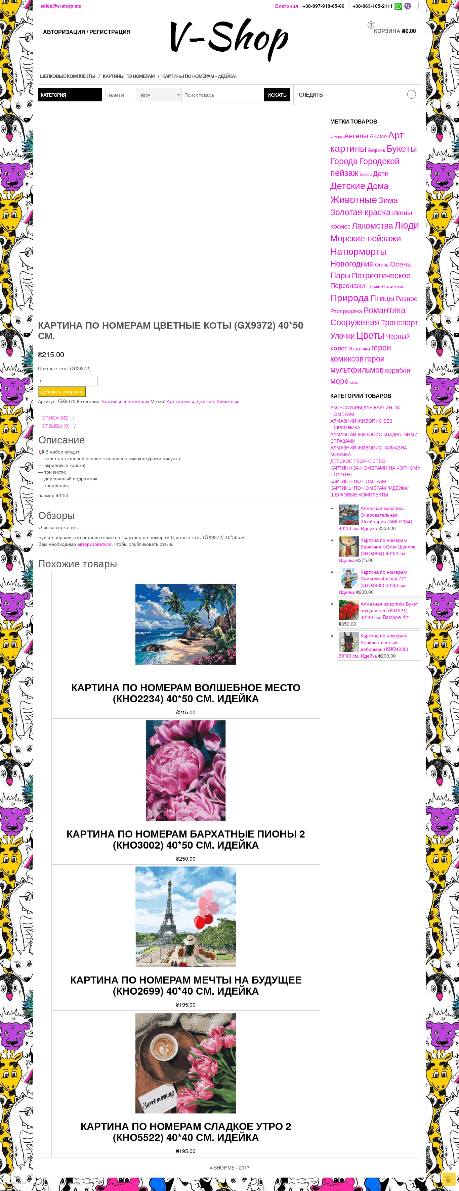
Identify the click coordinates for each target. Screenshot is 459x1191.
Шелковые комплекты (67, 76)
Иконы (402, 212)
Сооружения (354, 322)
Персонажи (347, 285)
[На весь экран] (16, 1183)
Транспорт (400, 322)
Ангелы (356, 135)
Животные (228, 401)
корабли (397, 370)
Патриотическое (381, 275)
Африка (376, 149)
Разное (407, 298)
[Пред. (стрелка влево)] (2, 1190)
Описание (55, 417)
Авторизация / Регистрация (87, 32)
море (339, 380)
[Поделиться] (9, 1183)
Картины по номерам (129, 76)
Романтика (384, 309)
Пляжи (373, 286)
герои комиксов (360, 352)
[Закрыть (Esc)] (2, 1183)
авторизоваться (94, 543)
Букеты (401, 147)
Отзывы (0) (56, 425)
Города (344, 160)
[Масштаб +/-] (23, 1183)
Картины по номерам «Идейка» (199, 76)
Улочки (342, 335)
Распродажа (346, 311)
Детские (205, 401)
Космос (340, 226)
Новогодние (352, 263)
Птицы (382, 297)
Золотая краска (360, 212)
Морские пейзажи (365, 237)
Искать (277, 94)
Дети (381, 173)
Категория (53, 94)
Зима (388, 199)
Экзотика (359, 348)
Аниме (378, 136)
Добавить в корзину (62, 391)
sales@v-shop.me (60, 5)
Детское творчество (357, 461)
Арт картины (180, 401)
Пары (340, 275)
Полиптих (392, 286)
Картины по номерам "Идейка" (369, 487)
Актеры (336, 136)
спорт (355, 382)
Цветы (370, 334)
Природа (349, 297)
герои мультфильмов (357, 363)
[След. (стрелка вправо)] (9, 1190)
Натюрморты (358, 250)
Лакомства (372, 225)
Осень (400, 263)
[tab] (179, 418)
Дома (377, 185)
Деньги (366, 174)
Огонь (382, 264)
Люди (406, 224)
